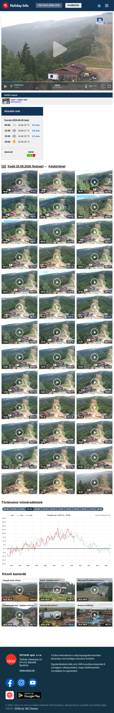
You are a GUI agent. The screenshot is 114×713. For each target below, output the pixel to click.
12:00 (52, 509)
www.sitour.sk (27, 670)
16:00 (83, 509)
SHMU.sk (19, 708)
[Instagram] (21, 683)
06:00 (6, 509)
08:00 (21, 509)
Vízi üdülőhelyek (49, 5)
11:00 (45, 509)
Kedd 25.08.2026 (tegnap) (26, 166)
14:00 (68, 509)
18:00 (99, 509)
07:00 (13, 509)
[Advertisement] (79, 133)
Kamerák (73, 5)
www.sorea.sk (16, 102)
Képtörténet (57, 166)
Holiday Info (12, 3)
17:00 (91, 509)
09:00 (29, 509)
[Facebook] (10, 683)
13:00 (60, 509)
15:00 (76, 509)
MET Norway (31, 708)
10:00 (37, 509)
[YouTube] (32, 683)
